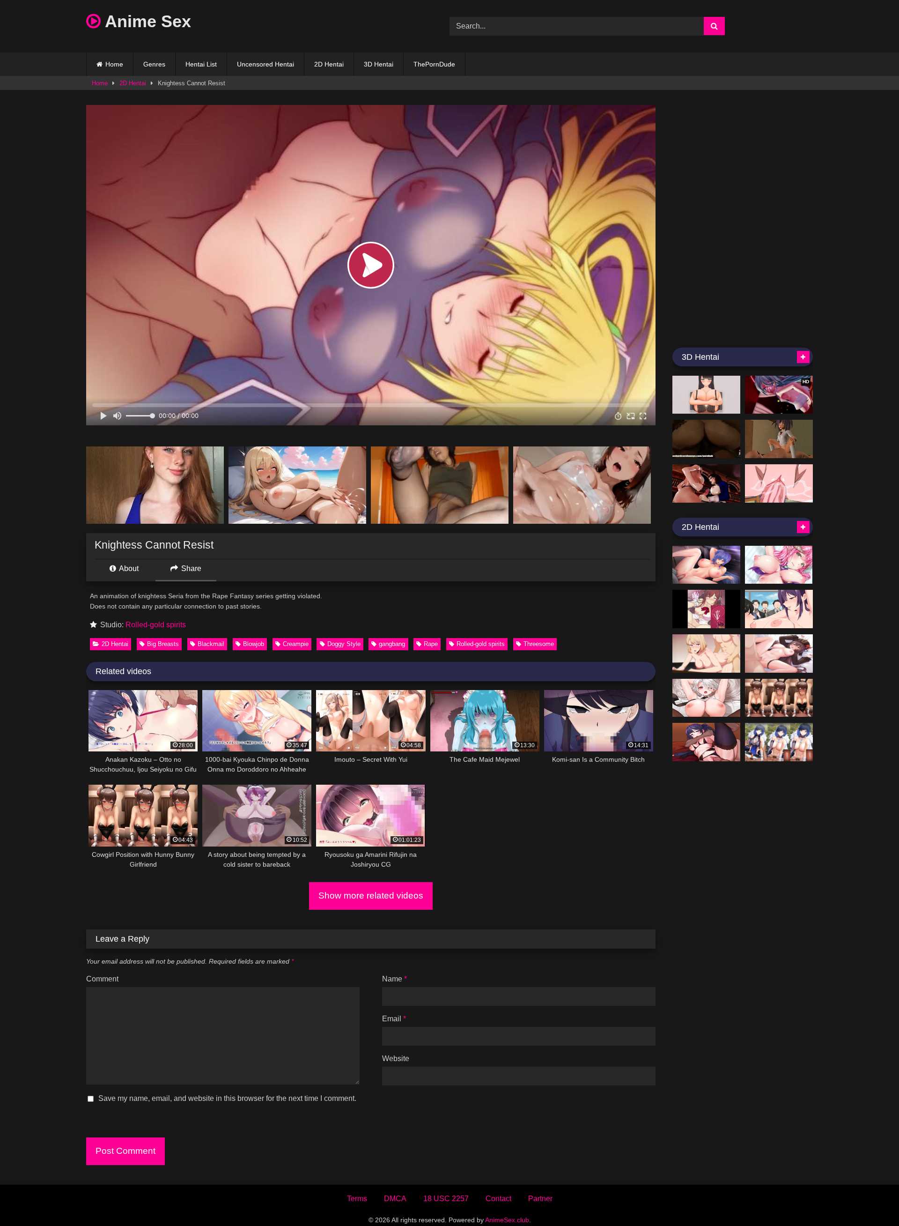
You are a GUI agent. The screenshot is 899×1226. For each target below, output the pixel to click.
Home (114, 64)
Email (394, 1019)
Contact (498, 1199)
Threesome (538, 643)
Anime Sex (146, 21)
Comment (102, 979)
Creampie (296, 643)
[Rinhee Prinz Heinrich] (706, 698)
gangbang (392, 643)
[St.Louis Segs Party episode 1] (706, 565)
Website (395, 1059)
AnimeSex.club (507, 1220)
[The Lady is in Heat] (706, 609)
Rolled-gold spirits (155, 625)
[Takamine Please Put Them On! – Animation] (779, 609)
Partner (540, 1199)
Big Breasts (163, 643)
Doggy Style (344, 643)
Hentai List (201, 64)
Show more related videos (370, 895)
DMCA (395, 1199)
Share (190, 568)
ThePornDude (434, 64)
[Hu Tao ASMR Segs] (779, 653)
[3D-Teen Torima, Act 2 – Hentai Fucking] (779, 439)
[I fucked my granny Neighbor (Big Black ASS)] (706, 439)
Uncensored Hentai (265, 64)
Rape (431, 643)
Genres (154, 64)
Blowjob (253, 643)
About (128, 568)
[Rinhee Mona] (706, 742)
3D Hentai (378, 64)
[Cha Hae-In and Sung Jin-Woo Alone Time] (706, 653)
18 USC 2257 (446, 1199)
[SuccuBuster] (779, 565)
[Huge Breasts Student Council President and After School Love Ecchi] (706, 395)
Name (394, 979)
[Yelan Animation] (779, 742)
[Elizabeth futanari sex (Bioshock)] (706, 483)
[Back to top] (870, 1198)
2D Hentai (329, 64)
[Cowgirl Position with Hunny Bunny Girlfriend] (779, 698)
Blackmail (211, 643)
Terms (357, 1199)
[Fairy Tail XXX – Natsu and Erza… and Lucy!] (779, 483)
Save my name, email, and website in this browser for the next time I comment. (227, 1098)
